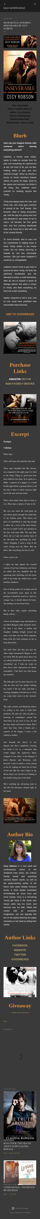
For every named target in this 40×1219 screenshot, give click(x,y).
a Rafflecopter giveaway (20, 1013)
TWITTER (20, 954)
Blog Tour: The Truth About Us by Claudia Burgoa (17, 1146)
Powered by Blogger (21, 1208)
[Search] (35, 3)
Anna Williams (26, 1212)
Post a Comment (14, 1153)
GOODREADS (20, 959)
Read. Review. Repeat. (14, 8)
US (23, 379)
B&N (8, 383)
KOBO (18, 383)
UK (29, 379)
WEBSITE (20, 950)
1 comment (12, 1194)
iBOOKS (29, 383)
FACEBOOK (20, 945)
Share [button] (5, 1021)
